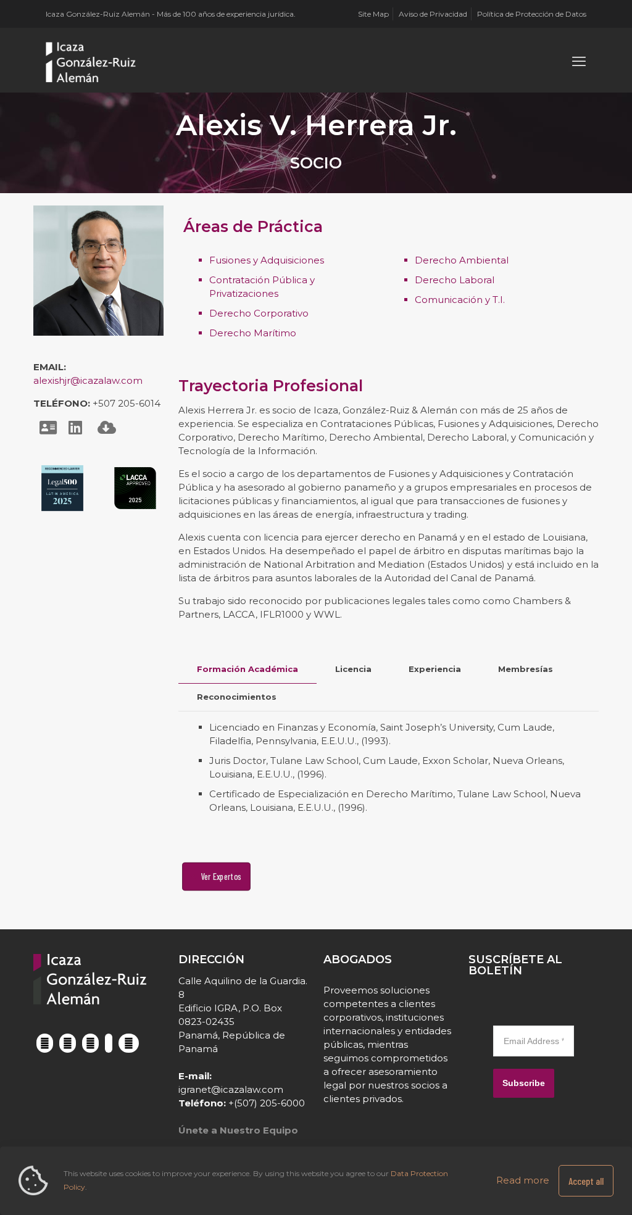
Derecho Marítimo (252, 333)
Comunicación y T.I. (460, 299)
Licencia (353, 669)
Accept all (586, 1181)
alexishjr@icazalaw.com (88, 380)
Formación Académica (247, 669)
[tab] (247, 669)
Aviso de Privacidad (433, 14)
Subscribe (523, 1083)
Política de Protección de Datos (531, 14)
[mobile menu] (578, 61)
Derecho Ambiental (462, 260)
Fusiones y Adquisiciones (266, 260)
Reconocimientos (236, 697)
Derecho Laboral (454, 280)
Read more (522, 1180)
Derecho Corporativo (259, 313)
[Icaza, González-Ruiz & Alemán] (91, 62)
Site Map (373, 14)
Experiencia (435, 669)
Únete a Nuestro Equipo (238, 1130)
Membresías (525, 669)
